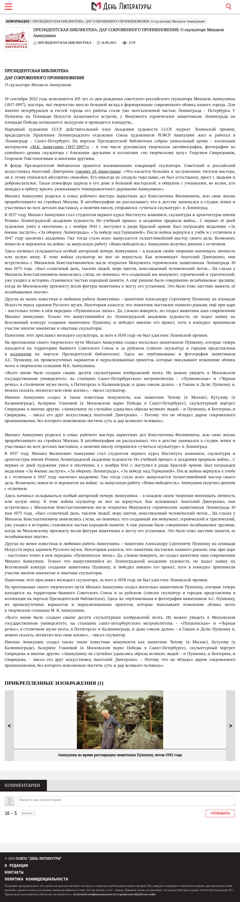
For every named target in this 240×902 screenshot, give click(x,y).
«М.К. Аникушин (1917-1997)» (59, 147)
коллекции (20, 354)
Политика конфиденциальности (36, 879)
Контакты (14, 872)
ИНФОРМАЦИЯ (18, 21)
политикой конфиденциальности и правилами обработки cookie (114, 894)
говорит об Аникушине (98, 171)
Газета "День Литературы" (33, 859)
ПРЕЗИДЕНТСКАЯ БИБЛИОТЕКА (64, 42)
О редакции (16, 865)
